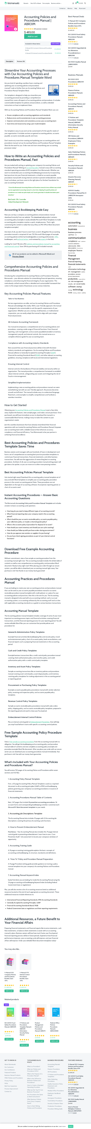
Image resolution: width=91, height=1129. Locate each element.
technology (78, 289)
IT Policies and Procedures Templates (56, 1075)
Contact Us (8, 1091)
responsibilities (81, 279)
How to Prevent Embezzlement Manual (27, 827)
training (75, 292)
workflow (84, 292)
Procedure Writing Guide (55, 1109)
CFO (76, 235)
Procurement (13, 685)
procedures (71, 274)
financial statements (77, 264)
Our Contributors (10, 1070)
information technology (76, 269)
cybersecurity (72, 246)
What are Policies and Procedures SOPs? (33, 1070)
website (79, 292)
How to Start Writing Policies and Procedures (34, 1107)
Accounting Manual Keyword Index (24, 875)
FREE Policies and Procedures (14, 1078)
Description (9, 61)
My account (82, 8)
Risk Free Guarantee (11, 1086)
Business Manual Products (12, 1075)
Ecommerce (80, 248)
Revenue (11, 701)
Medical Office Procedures (56, 1091)
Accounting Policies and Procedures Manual (30, 410)
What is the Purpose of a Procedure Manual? (34, 1075)
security (70, 284)
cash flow (71, 235)
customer (83, 241)
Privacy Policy (9, 1081)
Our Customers (9, 1067)
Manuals (26, 3)
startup (79, 287)
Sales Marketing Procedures (52, 1080)
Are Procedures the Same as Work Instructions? (35, 1095)
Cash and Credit (15, 650)
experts (43, 239)
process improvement (74, 276)
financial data (71, 253)
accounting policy (32, 168)
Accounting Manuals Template (54, 1065)
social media (80, 284)
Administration (23, 632)
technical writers (22, 239)
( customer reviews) (40, 29)
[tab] (10, 61)
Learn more (62, 1126)
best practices (81, 226)
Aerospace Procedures (54, 1098)
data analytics (72, 248)
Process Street (18, 256)
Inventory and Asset (16, 666)
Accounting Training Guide (21, 845)
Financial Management (74, 257)
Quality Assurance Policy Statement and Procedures (55, 1086)
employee (72, 250)
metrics (83, 272)
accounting (74, 222)
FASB (37, 355)
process (78, 274)
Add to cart (33, 36)
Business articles (56, 3)
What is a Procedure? (33, 1066)
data (78, 246)
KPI (69, 272)
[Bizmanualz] (12, 3)
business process (74, 232)
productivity (73, 279)
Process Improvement (11, 1089)
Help (75, 8)
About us (70, 8)
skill (74, 284)
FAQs (6, 1083)
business (72, 229)
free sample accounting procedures (22, 742)
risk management (77, 281)
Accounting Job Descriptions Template (26, 813)
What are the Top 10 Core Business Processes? (35, 1091)
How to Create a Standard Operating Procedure (35, 1086)
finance (79, 250)
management (76, 272)
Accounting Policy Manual (20, 779)
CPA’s (56, 237)
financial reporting (74, 261)
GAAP (53, 353)
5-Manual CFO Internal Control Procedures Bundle (38, 53)
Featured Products (10, 1072)
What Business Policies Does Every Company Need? (34, 1101)
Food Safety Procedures (55, 1101)
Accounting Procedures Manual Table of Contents (31, 797)
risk (69, 281)
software (72, 286)
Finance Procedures (54, 1069)
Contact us (62, 8)
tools (70, 293)
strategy (70, 290)
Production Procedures (55, 1106)
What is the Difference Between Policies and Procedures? (34, 1080)
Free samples (46, 3)
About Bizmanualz (10, 1064)
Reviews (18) (21, 61)
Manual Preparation (44, 859)
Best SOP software (36, 3)
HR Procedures (52, 1072)
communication (77, 237)
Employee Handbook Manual (54, 1094)
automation (72, 226)
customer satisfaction (73, 243)
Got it (70, 1126)
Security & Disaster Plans (55, 1103)
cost (79, 241)
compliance (72, 241)
